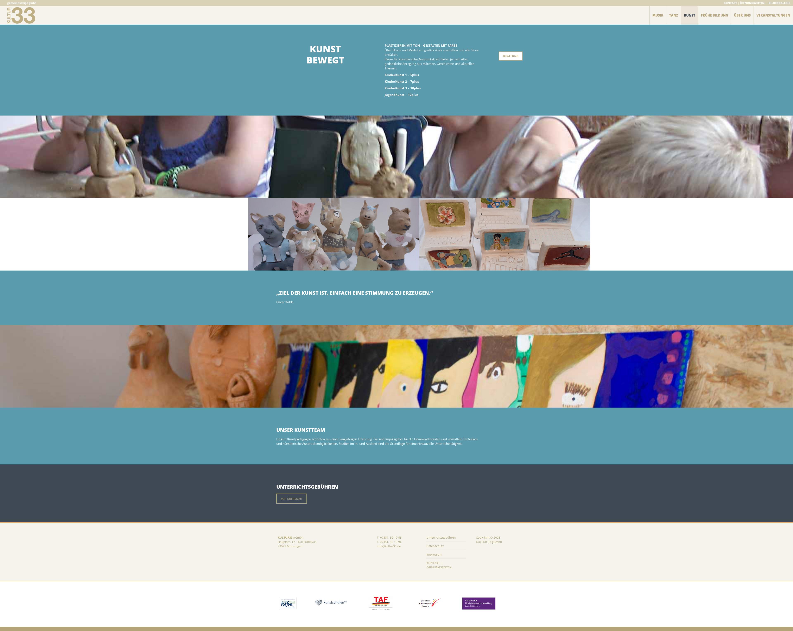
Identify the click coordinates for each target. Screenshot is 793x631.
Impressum (434, 554)
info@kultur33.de (389, 546)
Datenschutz (435, 546)
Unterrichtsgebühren (441, 537)
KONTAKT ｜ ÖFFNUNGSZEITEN (439, 565)
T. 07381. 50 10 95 (389, 537)
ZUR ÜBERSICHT (292, 499)
